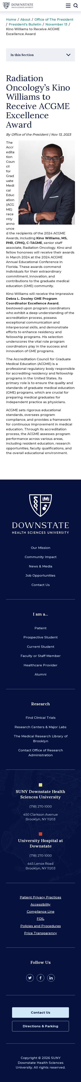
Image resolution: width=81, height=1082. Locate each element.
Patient (40, 628)
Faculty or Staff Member (41, 656)
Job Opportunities (40, 575)
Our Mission (40, 548)
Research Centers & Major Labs (40, 727)
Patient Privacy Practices (40, 897)
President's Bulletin (25, 24)
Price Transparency (40, 933)
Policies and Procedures (40, 926)
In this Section (22, 55)
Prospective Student (40, 637)
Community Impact (41, 557)
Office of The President (53, 19)
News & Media (40, 566)
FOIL (40, 919)
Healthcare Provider (40, 665)
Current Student (40, 647)
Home (11, 19)
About (25, 19)
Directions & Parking (40, 1026)
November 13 (56, 24)
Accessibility (40, 904)
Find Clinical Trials (41, 718)
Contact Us (40, 585)
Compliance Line (40, 911)
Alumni (40, 674)
